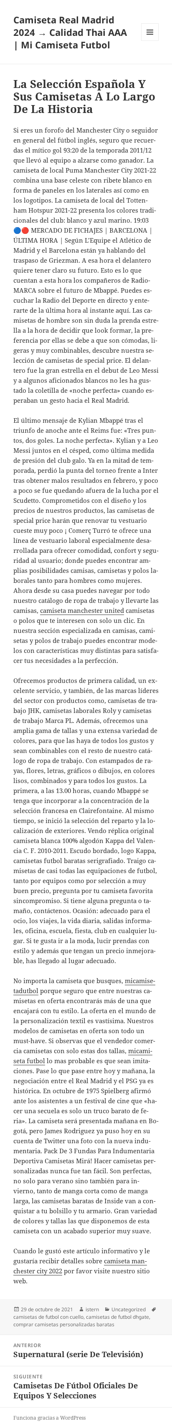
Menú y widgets (150, 40)
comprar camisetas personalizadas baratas (63, 1324)
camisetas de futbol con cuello (48, 1316)
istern (92, 1309)
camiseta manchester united (82, 610)
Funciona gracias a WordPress (49, 1417)
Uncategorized (128, 1309)
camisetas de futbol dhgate (117, 1316)
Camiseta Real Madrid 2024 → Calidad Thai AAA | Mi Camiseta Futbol (70, 32)
